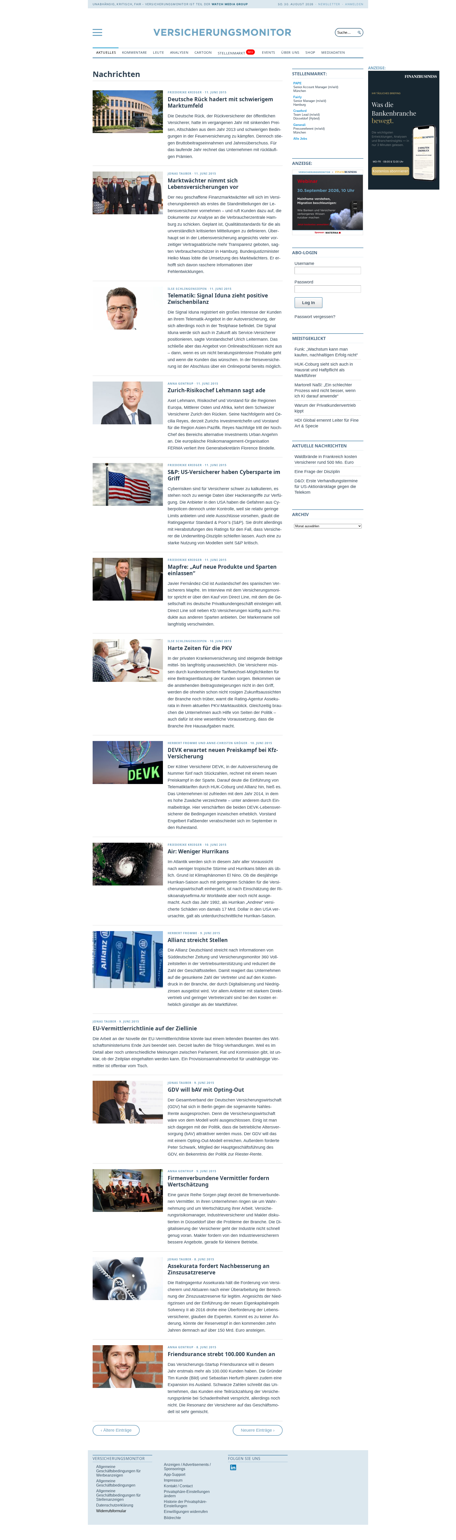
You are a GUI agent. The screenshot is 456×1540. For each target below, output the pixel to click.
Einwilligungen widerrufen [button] (186, 1512)
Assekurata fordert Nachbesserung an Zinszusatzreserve (219, 1269)
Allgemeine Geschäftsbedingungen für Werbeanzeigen (118, 1471)
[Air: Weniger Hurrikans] (128, 864)
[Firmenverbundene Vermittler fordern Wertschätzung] (128, 1190)
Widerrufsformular (111, 1511)
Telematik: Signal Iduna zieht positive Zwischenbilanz (218, 299)
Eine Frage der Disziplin (317, 471)
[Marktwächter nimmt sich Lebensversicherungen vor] (128, 193)
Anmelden (354, 4)
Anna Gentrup (181, 384)
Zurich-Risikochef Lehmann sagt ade (216, 390)
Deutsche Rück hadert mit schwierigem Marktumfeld (220, 102)
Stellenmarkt (235, 52)
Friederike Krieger (185, 92)
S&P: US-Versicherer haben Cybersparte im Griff (224, 475)
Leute (158, 52)
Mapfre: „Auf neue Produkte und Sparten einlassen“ (222, 570)
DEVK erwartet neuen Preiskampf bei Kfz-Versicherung (223, 753)
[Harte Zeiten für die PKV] (128, 660)
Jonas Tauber (179, 174)
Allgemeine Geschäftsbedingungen (115, 1483)
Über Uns (290, 52)
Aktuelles (106, 52)
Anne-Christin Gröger (227, 743)
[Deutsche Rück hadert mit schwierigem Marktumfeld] (128, 111)
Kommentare (134, 52)
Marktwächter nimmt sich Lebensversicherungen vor (203, 184)
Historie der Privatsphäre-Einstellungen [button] (185, 1504)
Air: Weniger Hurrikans (198, 851)
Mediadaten (333, 52)
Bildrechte (172, 1518)
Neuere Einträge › (258, 1430)
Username (304, 263)
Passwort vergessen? (314, 316)
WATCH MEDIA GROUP (230, 4)
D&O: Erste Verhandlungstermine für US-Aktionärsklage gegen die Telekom (326, 486)
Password (303, 281)
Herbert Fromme (182, 743)
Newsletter (329, 4)
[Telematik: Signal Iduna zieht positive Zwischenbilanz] (128, 308)
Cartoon (203, 52)
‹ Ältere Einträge (116, 1430)
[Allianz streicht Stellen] (128, 986)
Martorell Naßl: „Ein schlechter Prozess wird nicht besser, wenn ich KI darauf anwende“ (325, 390)
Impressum (173, 1480)
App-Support (174, 1475)
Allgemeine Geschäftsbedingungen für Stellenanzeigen (118, 1495)
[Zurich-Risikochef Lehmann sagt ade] (128, 403)
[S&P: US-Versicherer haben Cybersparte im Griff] (128, 484)
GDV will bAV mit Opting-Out (206, 1089)
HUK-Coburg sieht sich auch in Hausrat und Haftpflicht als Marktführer (323, 370)
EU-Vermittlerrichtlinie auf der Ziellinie (145, 1028)
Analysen (179, 52)
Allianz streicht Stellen (198, 940)
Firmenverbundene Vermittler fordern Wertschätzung (218, 1181)
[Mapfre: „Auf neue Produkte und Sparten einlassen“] (128, 579)
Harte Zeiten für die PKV (200, 648)
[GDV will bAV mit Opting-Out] (128, 1102)
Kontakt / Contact (178, 1486)
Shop (310, 52)
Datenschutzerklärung (114, 1505)
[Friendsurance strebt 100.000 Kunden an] (128, 1366)
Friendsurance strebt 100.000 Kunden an (221, 1354)
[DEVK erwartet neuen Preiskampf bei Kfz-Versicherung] (128, 762)
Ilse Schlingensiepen (187, 289)
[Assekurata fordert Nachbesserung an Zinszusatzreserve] (128, 1278)
